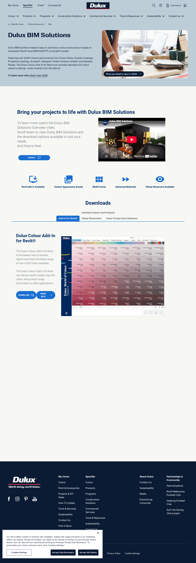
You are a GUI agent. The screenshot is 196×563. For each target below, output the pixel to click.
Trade (40, 5)
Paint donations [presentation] (175, 485)
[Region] (161, 5)
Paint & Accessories (68, 488)
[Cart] (185, 5)
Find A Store (64, 525)
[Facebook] (9, 499)
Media (143, 493)
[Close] (98, 533)
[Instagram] (17, 499)
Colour (62, 482)
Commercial (54, 5)
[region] (52, 544)
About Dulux (147, 476)
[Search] (154, 5)
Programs (91, 493)
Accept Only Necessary (63, 552)
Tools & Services (67, 508)
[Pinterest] (26, 499)
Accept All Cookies (88, 552)
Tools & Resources (95, 517)
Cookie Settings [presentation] (132, 553)
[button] (124, 74)
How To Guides (66, 502)
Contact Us (64, 520)
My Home (13, 5)
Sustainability (93, 523)
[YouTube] (34, 499)
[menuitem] (14, 16)
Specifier (28, 5)
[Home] (9, 24)
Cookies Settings (19, 552)
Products (90, 488)
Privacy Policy (113, 553)
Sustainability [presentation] (65, 514)
